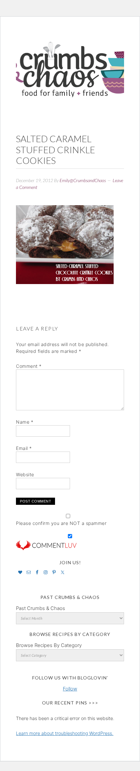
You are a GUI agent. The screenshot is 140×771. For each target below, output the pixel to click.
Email (24, 448)
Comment (29, 366)
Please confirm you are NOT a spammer (61, 523)
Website (25, 474)
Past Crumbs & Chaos (40, 608)
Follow (70, 689)
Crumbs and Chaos (70, 62)
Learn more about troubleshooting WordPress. (64, 733)
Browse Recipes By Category (49, 645)
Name (24, 422)
